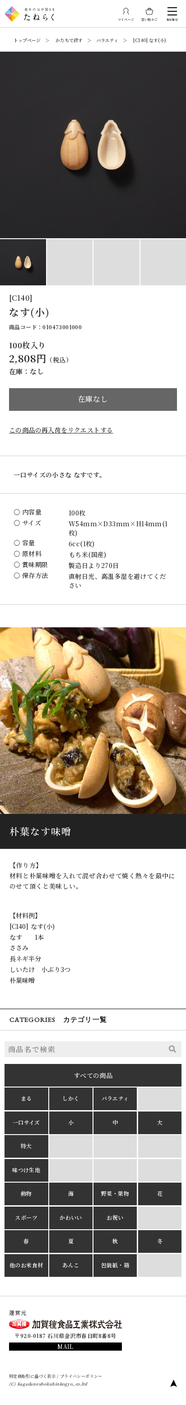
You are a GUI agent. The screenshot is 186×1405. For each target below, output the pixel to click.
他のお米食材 (26, 1265)
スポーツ (26, 1217)
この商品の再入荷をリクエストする (61, 429)
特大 (26, 1146)
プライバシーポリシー (81, 1375)
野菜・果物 (115, 1193)
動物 (26, 1193)
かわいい (71, 1217)
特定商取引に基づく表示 (32, 1375)
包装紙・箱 (115, 1265)
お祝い (115, 1217)
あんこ (70, 1265)
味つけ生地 (26, 1170)
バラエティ (115, 1098)
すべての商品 (93, 1075)
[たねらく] (29, 10)
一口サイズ (26, 1122)
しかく (70, 1098)
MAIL (65, 1346)
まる (26, 1098)
